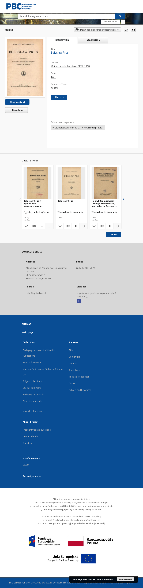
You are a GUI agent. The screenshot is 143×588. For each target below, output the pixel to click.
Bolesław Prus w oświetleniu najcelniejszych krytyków (32, 203)
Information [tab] (93, 40)
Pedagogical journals (33, 394)
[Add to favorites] (126, 30)
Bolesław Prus (65, 200)
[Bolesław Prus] (25, 67)
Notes (72, 383)
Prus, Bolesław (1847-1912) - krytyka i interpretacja (78, 127)
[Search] (120, 16)
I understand (125, 579)
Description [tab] (62, 40)
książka (54, 87)
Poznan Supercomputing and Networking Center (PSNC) (104, 582)
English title (74, 356)
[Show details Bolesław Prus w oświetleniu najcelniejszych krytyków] (49, 226)
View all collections (32, 411)
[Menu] (139, 3)
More (114, 234)
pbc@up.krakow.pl (36, 293)
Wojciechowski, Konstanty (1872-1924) (70, 66)
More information (105, 579)
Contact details (30, 436)
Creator (73, 363)
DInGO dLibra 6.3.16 (41, 582)
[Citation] (133, 30)
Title (71, 350)
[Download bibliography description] (34, 226)
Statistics (27, 443)
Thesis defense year (79, 376)
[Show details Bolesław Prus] (83, 226)
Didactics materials (32, 401)
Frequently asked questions (37, 429)
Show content (17, 102)
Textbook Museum (32, 362)
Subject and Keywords (80, 390)
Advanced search (110, 21)
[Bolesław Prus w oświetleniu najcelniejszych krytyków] (37, 183)
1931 (53, 76)
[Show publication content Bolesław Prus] (75, 226)
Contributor (75, 370)
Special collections (32, 387)
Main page (27, 332)
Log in (26, 464)
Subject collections (32, 381)
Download (17, 110)
